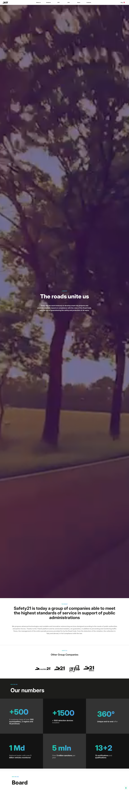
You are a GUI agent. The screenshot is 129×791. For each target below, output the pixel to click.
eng (122, 2)
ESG (69, 2)
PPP (58, 2)
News (78, 2)
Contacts (89, 2)
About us (38, 2)
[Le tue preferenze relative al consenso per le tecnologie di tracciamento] (126, 788)
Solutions (48, 2)
